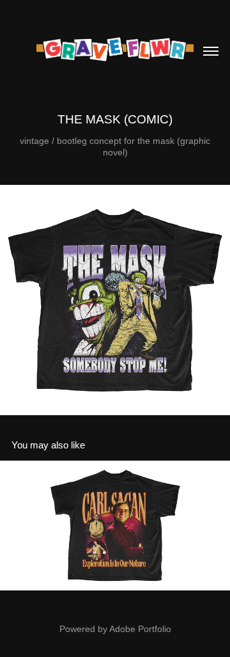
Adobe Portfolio (140, 629)
